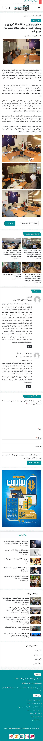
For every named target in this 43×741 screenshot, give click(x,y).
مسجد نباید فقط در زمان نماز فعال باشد (17, 627)
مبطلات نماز (37, 664)
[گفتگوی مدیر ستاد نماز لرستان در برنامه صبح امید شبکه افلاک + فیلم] (35, 634)
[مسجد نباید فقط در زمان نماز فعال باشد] (11, 267)
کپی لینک (10, 223)
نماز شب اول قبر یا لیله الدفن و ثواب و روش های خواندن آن (16, 551)
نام (39, 429)
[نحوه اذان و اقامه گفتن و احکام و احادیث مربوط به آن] (35, 570)
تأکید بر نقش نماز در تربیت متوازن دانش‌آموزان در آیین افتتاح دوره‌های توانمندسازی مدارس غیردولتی (12, 253)
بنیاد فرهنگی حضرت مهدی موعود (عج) (29, 707)
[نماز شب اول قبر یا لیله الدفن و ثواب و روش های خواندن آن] (35, 552)
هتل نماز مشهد (35, 717)
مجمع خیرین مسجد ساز (33, 710)
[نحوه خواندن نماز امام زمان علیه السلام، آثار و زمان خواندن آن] (35, 581)
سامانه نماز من (36, 720)
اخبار (25, 16)
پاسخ (29, 346)
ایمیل (38, 438)
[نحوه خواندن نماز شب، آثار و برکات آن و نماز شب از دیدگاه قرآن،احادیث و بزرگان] (35, 544)
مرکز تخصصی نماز (35, 713)
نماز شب (38, 650)
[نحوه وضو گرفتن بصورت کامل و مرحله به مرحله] (35, 561)
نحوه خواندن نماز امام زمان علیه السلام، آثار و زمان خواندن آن (16, 578)
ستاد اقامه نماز (33, 16)
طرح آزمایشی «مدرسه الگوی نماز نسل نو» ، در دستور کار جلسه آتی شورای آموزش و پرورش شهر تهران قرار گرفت (32, 277)
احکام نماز (37, 655)
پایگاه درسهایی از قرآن (34, 703)
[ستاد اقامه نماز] (21, 8)
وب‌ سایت (38, 446)
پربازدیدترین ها (21, 535)
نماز (13, 728)
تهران (33, 20)
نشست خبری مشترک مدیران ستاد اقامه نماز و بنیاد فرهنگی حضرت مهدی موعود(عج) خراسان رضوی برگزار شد (32, 253)
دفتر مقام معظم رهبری (33, 700)
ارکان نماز (38, 659)
